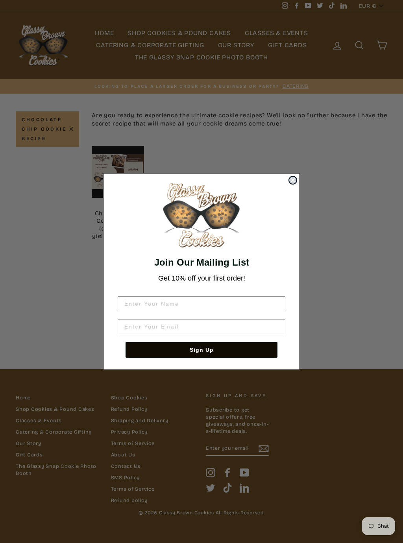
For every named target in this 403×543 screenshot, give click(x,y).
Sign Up (202, 350)
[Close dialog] (293, 180)
